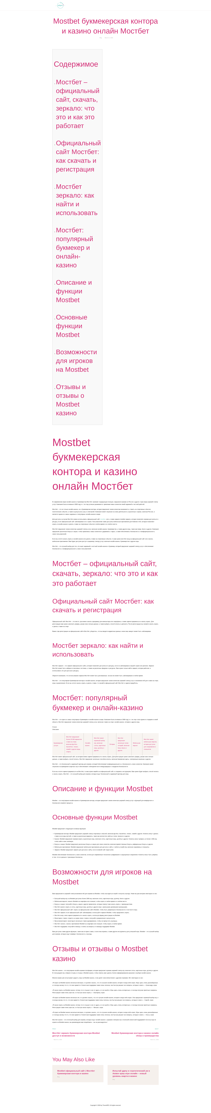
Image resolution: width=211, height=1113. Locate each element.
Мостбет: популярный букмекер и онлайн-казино (74, 247)
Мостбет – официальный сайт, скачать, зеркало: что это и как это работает (77, 103)
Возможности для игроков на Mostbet (76, 360)
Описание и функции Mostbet (74, 291)
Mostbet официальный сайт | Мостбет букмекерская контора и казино (76, 1072)
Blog (101, 37)
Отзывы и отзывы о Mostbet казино (71, 400)
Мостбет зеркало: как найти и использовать (77, 199)
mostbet (102, 519)
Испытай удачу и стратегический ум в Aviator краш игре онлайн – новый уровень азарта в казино (131, 1073)
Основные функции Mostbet (71, 326)
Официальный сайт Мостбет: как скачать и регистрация (78, 156)
